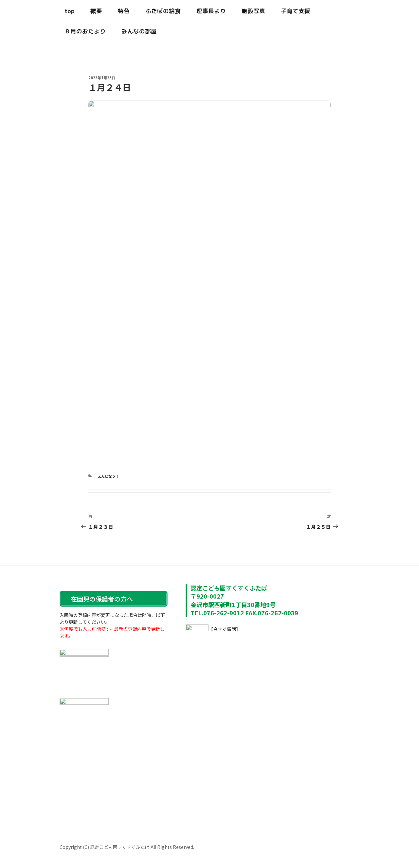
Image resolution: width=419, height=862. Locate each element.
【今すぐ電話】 (225, 629)
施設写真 (253, 11)
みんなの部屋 (139, 31)
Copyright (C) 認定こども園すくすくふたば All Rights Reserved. (127, 847)
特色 (124, 11)
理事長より (211, 11)
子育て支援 (295, 11)
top (69, 11)
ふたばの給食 (163, 11)
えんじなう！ (108, 476)
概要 (96, 11)
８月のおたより (85, 31)
